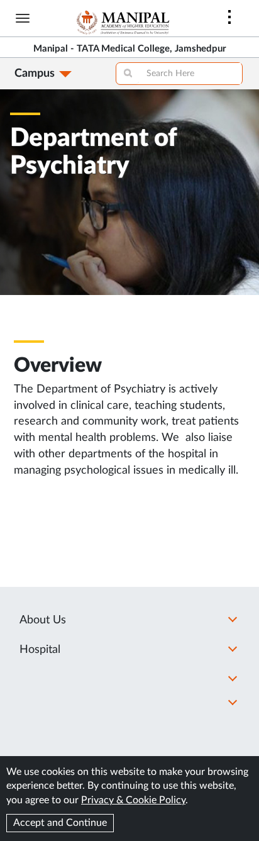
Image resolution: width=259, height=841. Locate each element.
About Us (42, 620)
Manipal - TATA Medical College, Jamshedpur (129, 48)
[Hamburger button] (22, 18)
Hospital (39, 649)
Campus (34, 73)
